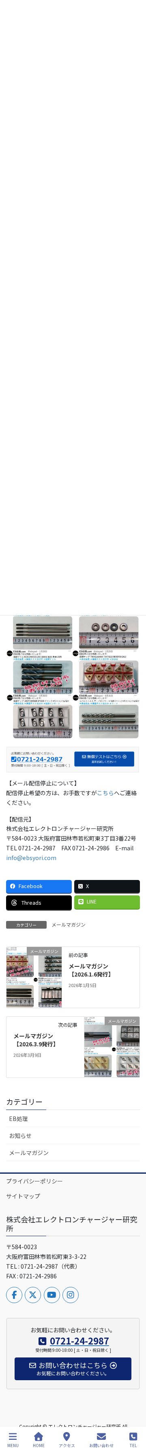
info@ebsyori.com (31, 858)
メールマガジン (69, 924)
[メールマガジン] (34, 976)
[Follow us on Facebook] (14, 1295)
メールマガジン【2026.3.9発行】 (36, 1040)
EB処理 (18, 1118)
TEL (133, 1445)
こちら (105, 793)
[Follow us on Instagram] (70, 1295)
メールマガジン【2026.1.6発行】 (91, 970)
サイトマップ (23, 1196)
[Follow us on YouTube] (52, 1295)
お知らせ (20, 1135)
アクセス (67, 1445)
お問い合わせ (101, 1445)
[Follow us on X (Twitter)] (33, 1295)
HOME (39, 1445)
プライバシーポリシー (34, 1181)
